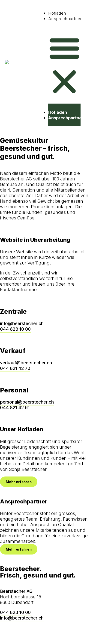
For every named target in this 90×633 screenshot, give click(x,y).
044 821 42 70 (15, 368)
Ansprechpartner (65, 18)
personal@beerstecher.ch (27, 402)
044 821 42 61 (15, 407)
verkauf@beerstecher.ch (26, 362)
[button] (64, 65)
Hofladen (57, 13)
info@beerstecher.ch (22, 323)
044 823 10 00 (15, 329)
